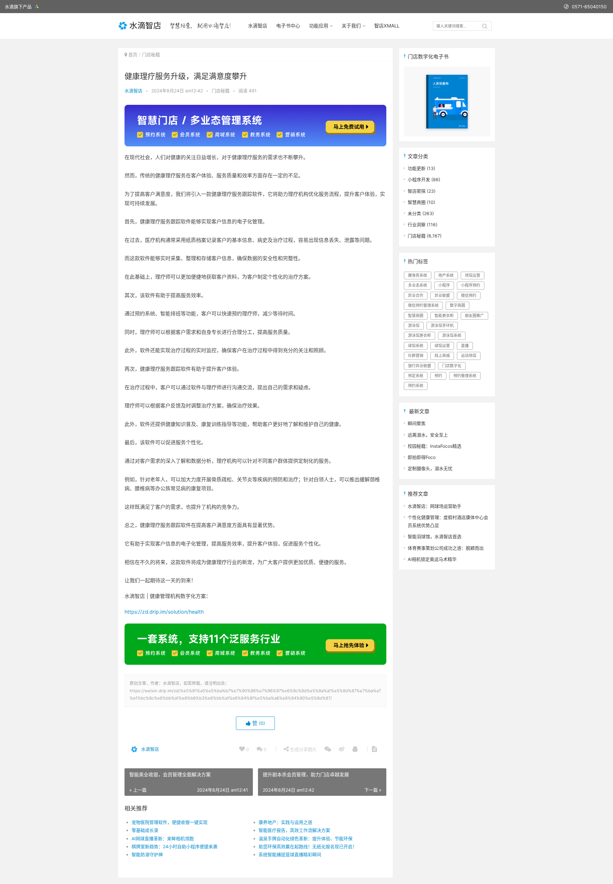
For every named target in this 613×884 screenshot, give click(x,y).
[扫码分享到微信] (327, 749)
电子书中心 (288, 26)
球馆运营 (442, 345)
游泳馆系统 (451, 335)
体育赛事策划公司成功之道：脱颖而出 (446, 548)
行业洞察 (417, 224)
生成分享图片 (303, 749)
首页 (132, 54)
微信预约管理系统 (423, 305)
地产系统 (446, 275)
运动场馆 (468, 355)
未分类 (414, 213)
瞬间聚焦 (417, 423)
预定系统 (415, 375)
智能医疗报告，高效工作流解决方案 (294, 830)
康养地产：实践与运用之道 (285, 822)
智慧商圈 (417, 202)
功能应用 (318, 26)
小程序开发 (419, 179)
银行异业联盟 (419, 365)
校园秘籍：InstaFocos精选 (434, 446)
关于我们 (351, 26)
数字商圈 (457, 305)
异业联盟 (442, 295)
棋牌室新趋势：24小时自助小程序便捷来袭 (174, 846)
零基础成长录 (145, 830)
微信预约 (468, 295)
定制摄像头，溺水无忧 (430, 468)
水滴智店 (257, 26)
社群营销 (415, 355)
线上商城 (442, 355)
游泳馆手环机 (442, 325)
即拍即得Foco (421, 457)
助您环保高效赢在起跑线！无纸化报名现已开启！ (308, 846)
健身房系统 (417, 275)
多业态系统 (417, 285)
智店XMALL (386, 26)
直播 (465, 345)
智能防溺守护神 (147, 854)
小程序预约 (470, 285)
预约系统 (415, 385)
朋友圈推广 (474, 315)
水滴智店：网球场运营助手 (434, 506)
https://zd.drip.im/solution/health (164, 612)
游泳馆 (414, 325)
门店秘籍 (151, 54)
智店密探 (417, 191)
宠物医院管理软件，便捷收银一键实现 (170, 822)
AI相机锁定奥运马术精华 (432, 559)
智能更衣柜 (444, 315)
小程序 (444, 285)
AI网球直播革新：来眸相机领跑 (163, 838)
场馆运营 (472, 275)
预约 (438, 375)
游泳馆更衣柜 (419, 335)
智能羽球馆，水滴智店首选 (434, 536)
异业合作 (415, 295)
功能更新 (417, 168)
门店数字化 (451, 365)
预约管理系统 (464, 375)
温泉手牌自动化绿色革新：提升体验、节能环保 (305, 838)
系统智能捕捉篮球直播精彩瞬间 (290, 854)
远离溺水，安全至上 (428, 435)
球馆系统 (415, 345)
